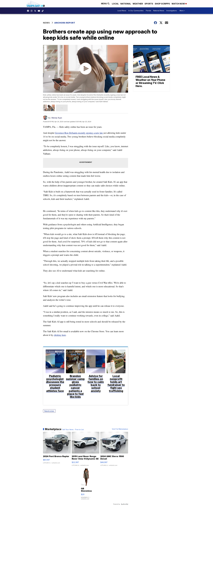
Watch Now (178, 3)
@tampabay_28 (43, 11)
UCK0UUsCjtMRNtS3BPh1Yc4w (39, 11)
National (125, 3)
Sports (149, 3)
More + (182, 10)
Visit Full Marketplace (120, 429)
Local (115, 3)
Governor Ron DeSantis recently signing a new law (79, 132)
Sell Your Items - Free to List (73, 429)
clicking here (60, 334)
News (46, 23)
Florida (148, 10)
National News (158, 10)
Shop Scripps (162, 3)
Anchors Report (64, 23)
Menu (104, 4)
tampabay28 (35, 11)
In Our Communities (136, 10)
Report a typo (49, 411)
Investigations (171, 10)
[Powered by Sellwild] (124, 504)
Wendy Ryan (56, 118)
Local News (121, 10)
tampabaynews (28, 11)
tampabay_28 (32, 11)
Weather (138, 3)
